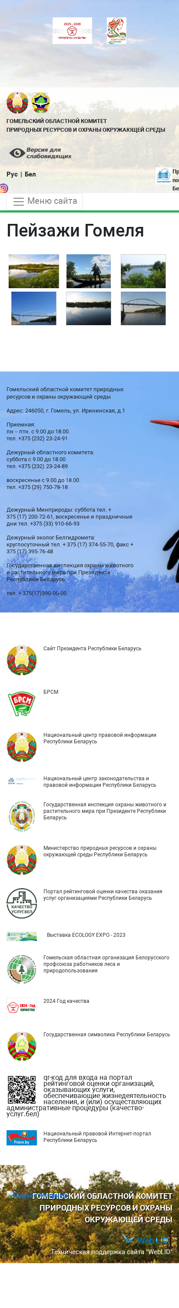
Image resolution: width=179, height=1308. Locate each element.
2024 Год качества (66, 1001)
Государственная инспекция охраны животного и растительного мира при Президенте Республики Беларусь (104, 811)
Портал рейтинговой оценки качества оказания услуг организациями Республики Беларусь (102, 895)
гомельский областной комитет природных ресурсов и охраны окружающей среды (86, 125)
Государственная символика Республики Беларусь (106, 1035)
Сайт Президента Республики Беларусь (92, 649)
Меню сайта (51, 201)
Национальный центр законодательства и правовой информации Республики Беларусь (99, 781)
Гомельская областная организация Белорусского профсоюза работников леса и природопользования (106, 964)
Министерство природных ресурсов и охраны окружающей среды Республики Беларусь (99, 851)
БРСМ (50, 692)
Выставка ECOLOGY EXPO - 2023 (86, 935)
